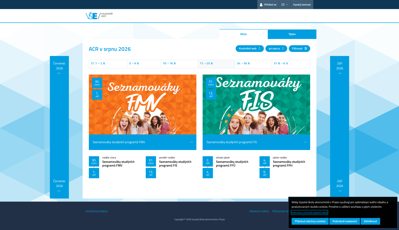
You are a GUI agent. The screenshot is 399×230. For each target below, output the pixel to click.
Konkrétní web (248, 48)
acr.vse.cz (275, 48)
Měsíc (243, 34)
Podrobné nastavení (345, 221)
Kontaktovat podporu (97, 211)
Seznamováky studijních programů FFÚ (232, 163)
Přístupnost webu (281, 211)
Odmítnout (370, 221)
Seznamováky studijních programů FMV (118, 163)
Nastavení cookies (259, 211)
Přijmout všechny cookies (310, 221)
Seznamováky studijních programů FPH (289, 163)
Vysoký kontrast (302, 4)
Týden (292, 34)
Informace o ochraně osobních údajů (309, 212)
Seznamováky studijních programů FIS (175, 163)
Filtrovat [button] (297, 48)
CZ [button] (283, 4)
